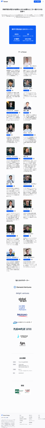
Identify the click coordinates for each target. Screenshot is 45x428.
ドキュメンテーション (23, 424)
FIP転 (21, 422)
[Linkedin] (21, 68)
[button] (43, 1)
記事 (39, 417)
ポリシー (30, 424)
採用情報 (30, 422)
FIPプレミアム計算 (41, 419)
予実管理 (21, 420)
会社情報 (30, 417)
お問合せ (30, 419)
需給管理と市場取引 (23, 419)
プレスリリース (31, 420)
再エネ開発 (21, 417)
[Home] (4, 1)
